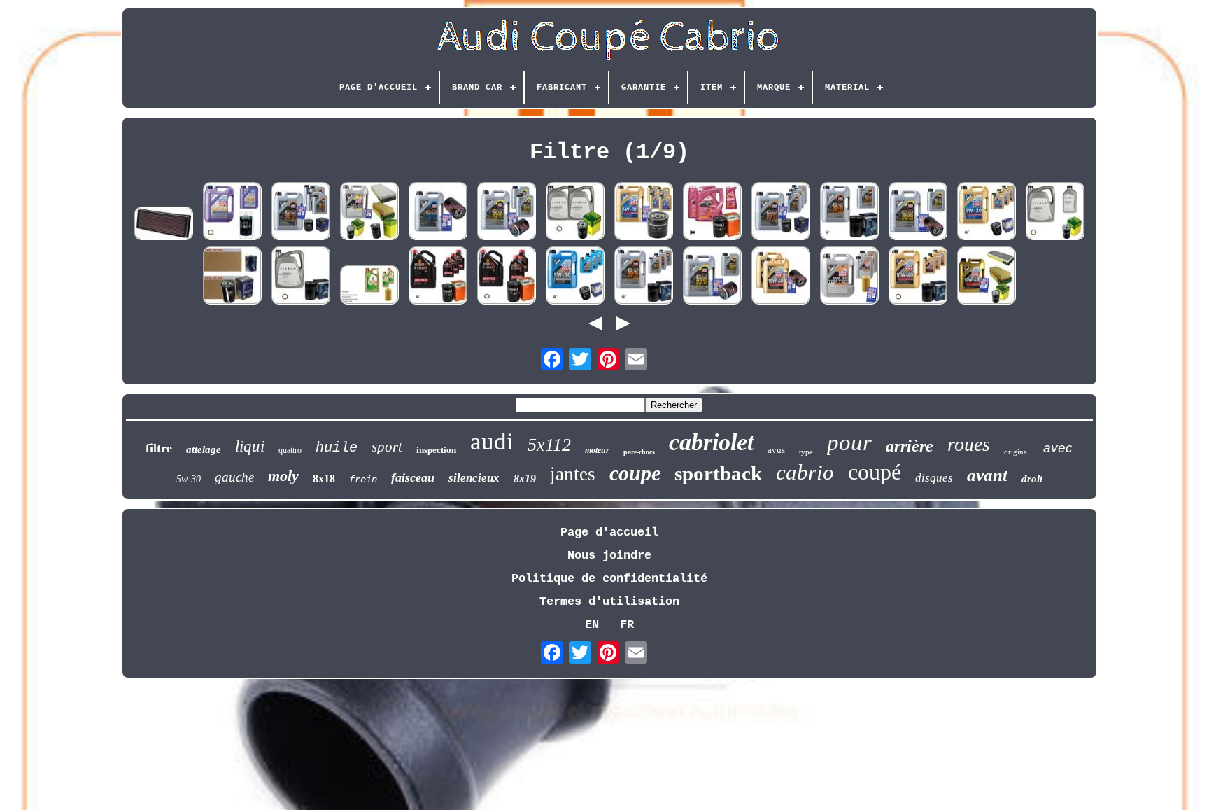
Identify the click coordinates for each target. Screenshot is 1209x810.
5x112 (549, 445)
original (1016, 451)
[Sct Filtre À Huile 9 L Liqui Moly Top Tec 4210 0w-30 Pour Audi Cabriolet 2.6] (301, 213)
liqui (249, 446)
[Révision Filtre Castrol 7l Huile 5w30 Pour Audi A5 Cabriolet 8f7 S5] (369, 286)
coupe (634, 472)
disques (934, 477)
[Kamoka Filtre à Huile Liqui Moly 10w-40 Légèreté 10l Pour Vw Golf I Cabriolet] (781, 277)
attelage (203, 449)
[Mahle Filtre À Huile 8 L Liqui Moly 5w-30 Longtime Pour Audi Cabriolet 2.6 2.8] (575, 277)
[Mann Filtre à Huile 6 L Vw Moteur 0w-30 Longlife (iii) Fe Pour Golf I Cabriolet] (1055, 213)
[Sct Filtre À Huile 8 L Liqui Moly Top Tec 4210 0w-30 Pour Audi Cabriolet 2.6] (781, 213)
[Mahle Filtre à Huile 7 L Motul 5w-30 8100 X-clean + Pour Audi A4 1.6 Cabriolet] (506, 277)
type (806, 451)
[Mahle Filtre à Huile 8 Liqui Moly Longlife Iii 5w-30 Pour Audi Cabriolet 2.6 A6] (986, 213)
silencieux (474, 477)
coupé (874, 471)
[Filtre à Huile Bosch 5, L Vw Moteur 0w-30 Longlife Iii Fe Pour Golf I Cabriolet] (301, 277)
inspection (436, 450)
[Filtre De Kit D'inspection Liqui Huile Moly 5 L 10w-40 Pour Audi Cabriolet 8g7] (986, 277)
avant (987, 475)
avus (776, 450)
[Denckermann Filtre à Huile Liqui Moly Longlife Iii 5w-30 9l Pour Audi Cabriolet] (643, 213)
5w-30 (188, 479)
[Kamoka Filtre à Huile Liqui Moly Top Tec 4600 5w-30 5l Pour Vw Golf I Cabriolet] (438, 213)
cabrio (805, 472)
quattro (290, 450)
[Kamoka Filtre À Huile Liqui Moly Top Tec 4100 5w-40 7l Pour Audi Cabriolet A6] (506, 213)
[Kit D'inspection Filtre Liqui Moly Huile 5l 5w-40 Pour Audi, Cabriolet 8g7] (369, 213)
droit (1031, 478)
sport (387, 446)
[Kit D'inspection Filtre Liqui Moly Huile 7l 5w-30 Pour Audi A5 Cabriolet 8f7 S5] (849, 277)
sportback (718, 473)
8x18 (324, 478)
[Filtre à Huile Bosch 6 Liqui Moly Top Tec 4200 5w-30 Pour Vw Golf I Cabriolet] (849, 213)
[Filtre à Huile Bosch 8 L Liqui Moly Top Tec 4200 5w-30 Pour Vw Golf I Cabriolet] (643, 277)
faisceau (412, 477)
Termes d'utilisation (609, 601)
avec (1058, 447)
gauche (234, 477)
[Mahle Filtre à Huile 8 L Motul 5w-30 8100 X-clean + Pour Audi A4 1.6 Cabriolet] (438, 277)
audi (492, 441)
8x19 (525, 478)
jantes (572, 473)
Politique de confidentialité (609, 578)
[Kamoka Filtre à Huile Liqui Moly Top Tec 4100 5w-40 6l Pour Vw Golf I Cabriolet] (918, 213)
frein (363, 479)
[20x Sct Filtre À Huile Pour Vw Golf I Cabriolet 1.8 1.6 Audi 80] (232, 277)
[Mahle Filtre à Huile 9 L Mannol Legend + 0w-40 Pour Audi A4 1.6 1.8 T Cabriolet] (712, 213)
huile (337, 448)
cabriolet (711, 442)
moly (283, 475)
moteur (597, 450)
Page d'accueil (609, 532)
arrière (909, 446)
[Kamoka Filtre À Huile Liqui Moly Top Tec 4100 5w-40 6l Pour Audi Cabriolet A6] (712, 277)
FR (627, 624)
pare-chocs (639, 452)
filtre (159, 448)
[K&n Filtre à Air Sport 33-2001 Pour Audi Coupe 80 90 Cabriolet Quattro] (164, 225)
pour (849, 442)
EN (592, 624)
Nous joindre (609, 555)
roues (968, 444)
